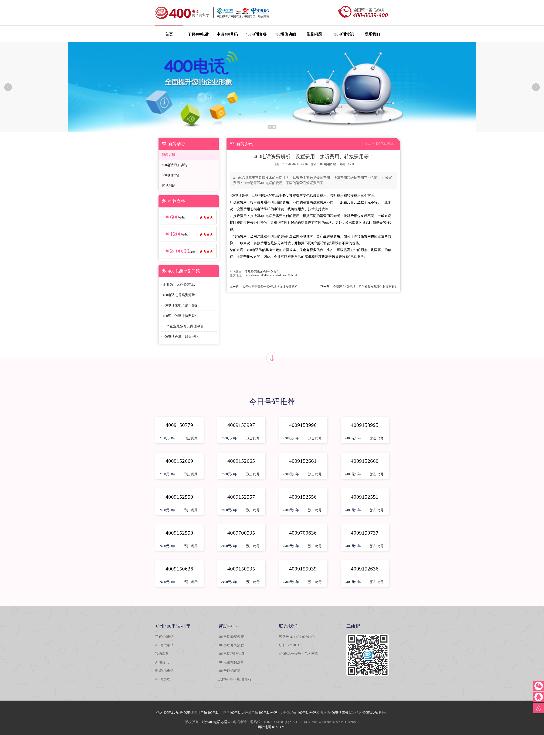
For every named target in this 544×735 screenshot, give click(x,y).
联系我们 (372, 34)
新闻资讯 (168, 155)
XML (283, 727)
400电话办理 (328, 164)
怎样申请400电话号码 (234, 679)
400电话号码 (267, 712)
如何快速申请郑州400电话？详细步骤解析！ (271, 286)
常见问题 (314, 34)
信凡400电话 (165, 712)
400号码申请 (164, 645)
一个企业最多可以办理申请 (183, 326)
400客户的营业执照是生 (180, 316)
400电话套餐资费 (231, 637)
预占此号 (191, 438)
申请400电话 (164, 671)
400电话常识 (343, 34)
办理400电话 (184, 712)
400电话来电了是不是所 (180, 305)
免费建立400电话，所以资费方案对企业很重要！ (365, 286)
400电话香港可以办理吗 (180, 336)
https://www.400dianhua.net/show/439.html (271, 275)
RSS (275, 727)
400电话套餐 (256, 34)
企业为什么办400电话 (179, 284)
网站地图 (264, 727)
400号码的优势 (229, 671)
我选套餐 (162, 654)
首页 (169, 34)
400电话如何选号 (231, 662)
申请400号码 (227, 34)
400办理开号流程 (231, 645)
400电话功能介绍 (231, 654)
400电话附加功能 (174, 165)
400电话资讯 (384, 143)
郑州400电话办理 (214, 722)
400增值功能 (285, 34)
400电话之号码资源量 (179, 295)
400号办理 (162, 679)
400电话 (236, 195)
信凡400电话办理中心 (259, 271)
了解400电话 (198, 34)
